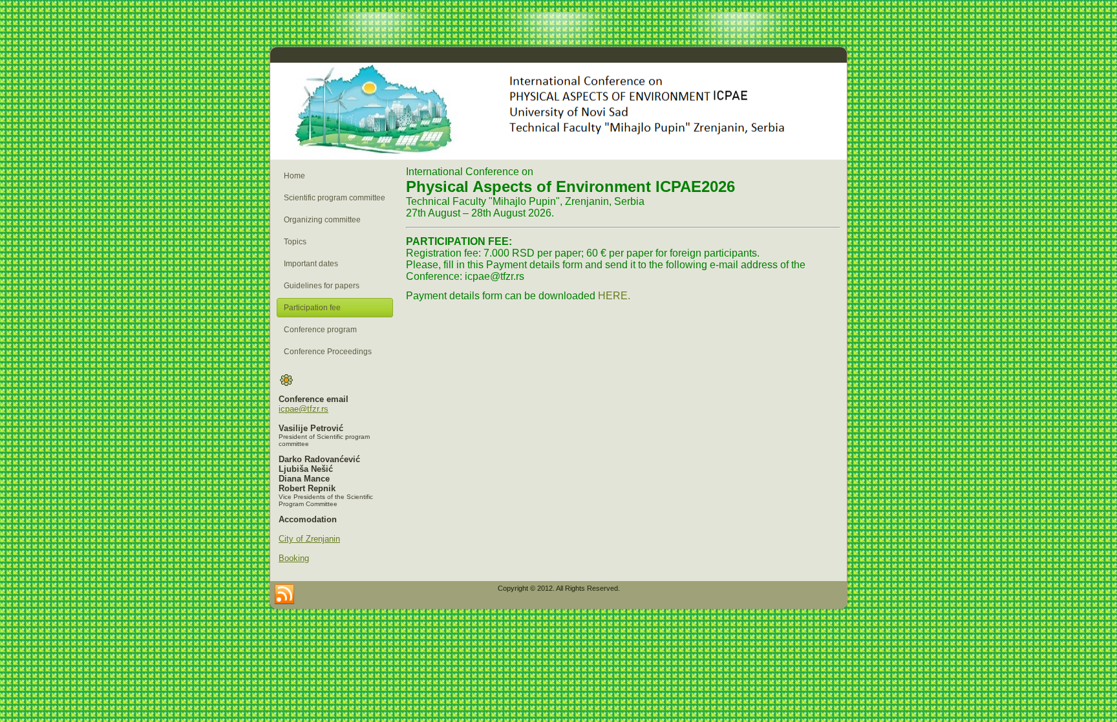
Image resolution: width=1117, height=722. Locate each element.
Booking (294, 558)
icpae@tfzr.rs (303, 409)
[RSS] (284, 594)
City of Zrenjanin (309, 539)
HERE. (614, 295)
